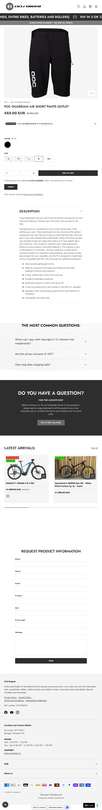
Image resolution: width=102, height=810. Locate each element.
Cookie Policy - (25, 697)
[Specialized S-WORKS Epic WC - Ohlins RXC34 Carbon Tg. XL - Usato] (75, 468)
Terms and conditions (14, 700)
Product (18, 596)
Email (17, 583)
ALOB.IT (51, 798)
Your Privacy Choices (55, 807)
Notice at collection (39, 807)
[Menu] (96, 6)
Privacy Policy (10, 697)
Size (16, 608)
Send (51, 661)
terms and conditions (33, 194)
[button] (90, 6)
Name (17, 559)
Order (11, 187)
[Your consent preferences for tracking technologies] (97, 805)
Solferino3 (60, 798)
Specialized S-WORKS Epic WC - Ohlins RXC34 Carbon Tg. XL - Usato (73, 484)
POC (6, 102)
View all (94, 448)
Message (18, 632)
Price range (20, 620)
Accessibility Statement (36, 700)
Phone (17, 571)
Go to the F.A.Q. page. (51, 422)
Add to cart (68, 173)
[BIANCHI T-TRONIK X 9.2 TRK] (26, 468)
